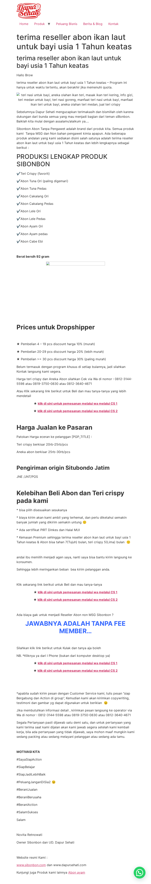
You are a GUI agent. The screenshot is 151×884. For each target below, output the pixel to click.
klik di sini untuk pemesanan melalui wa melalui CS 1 (77, 403)
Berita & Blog (92, 24)
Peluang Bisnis (66, 24)
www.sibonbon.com (31, 865)
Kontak (113, 24)
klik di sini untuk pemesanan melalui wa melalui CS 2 (78, 411)
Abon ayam (76, 872)
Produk (39, 24)
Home (23, 24)
